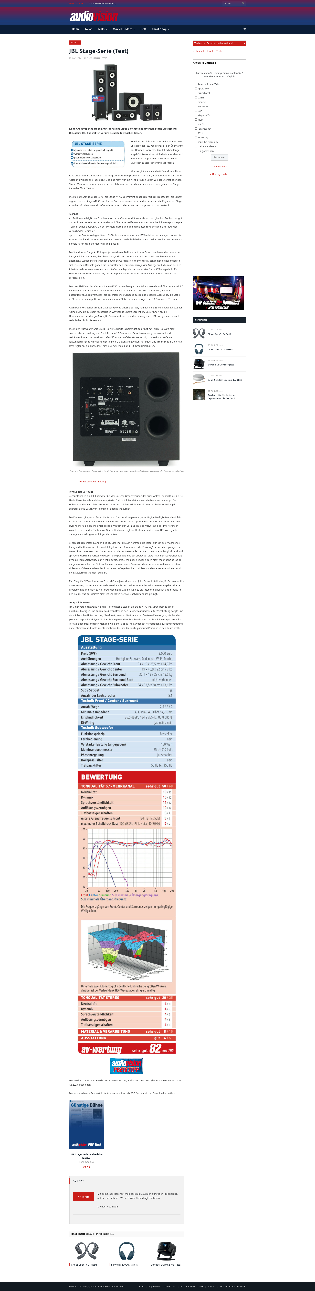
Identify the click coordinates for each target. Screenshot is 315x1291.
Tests (101, 29)
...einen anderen (207, 146)
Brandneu (201, 320)
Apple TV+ (203, 88)
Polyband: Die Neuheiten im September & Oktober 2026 (221, 397)
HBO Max (203, 106)
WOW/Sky (203, 137)
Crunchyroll (204, 93)
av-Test (75, 42)
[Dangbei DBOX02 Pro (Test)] (166, 1251)
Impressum (154, 1286)
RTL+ (200, 133)
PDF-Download (86, 1162)
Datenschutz (170, 1286)
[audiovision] (93, 15)
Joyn (200, 110)
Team (141, 1286)
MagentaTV (204, 115)
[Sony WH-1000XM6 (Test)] (127, 1251)
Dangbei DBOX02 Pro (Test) (165, 1264)
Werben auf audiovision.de (233, 1286)
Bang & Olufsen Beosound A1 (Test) (225, 379)
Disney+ (202, 102)
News (88, 29)
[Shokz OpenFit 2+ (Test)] (87, 1251)
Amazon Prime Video (209, 84)
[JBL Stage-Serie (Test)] (126, 92)
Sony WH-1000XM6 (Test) (102, 3)
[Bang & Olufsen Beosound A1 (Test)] (199, 379)
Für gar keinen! (206, 151)
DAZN (201, 97)
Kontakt (212, 1286)
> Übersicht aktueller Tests (207, 51)
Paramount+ (204, 128)
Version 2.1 (74, 1286)
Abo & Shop (159, 29)
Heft (143, 29)
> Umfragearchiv (219, 174)
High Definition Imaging (92, 481)
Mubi (200, 119)
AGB (201, 1286)
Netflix (201, 124)
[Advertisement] (186, 15)
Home (76, 29)
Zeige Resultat (219, 166)
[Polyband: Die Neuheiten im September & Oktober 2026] (199, 394)
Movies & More (122, 29)
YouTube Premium (208, 141)
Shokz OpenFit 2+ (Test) (84, 1264)
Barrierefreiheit (187, 1286)
